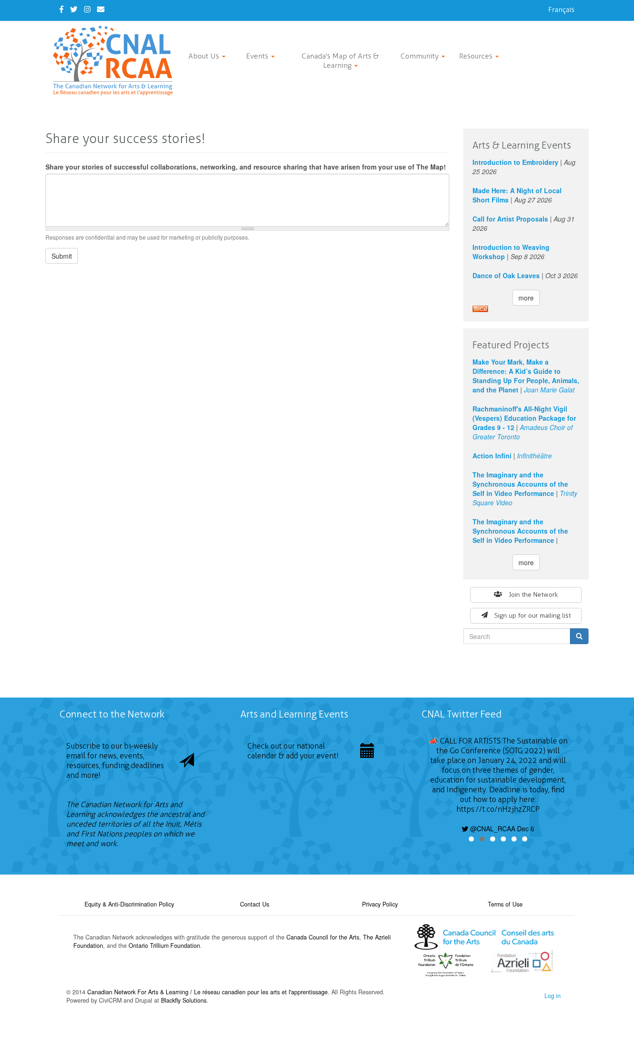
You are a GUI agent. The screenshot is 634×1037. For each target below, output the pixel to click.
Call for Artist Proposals (510, 218)
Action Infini (491, 455)
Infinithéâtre (534, 455)
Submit (62, 256)
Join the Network (533, 595)
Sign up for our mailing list (532, 616)
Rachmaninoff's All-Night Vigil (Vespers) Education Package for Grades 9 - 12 (524, 418)
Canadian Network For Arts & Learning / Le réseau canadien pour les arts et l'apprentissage (207, 992)
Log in (552, 995)
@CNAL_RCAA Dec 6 (501, 828)
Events (258, 56)
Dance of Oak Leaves (506, 275)
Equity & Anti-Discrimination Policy (129, 904)
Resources (476, 56)
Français (561, 9)
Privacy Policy (380, 904)
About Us (204, 56)
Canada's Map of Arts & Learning (340, 61)
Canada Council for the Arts (322, 937)
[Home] (116, 60)
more (526, 297)
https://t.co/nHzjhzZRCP (498, 809)
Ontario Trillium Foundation (164, 945)
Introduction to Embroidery (515, 162)
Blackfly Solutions (184, 1000)
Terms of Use (505, 904)
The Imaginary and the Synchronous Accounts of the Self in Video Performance (520, 484)
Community (420, 56)
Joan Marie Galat (549, 389)
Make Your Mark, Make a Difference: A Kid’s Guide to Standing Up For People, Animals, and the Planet (525, 375)
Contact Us (254, 904)
